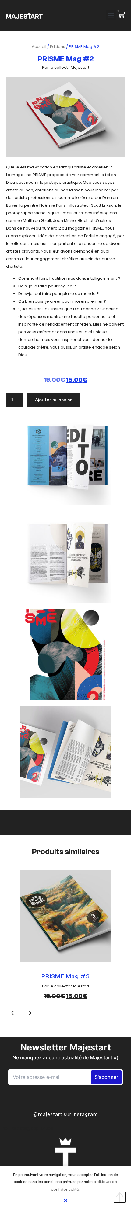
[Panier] (120, 14)
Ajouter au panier (53, 400)
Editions (57, 47)
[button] (111, 15)
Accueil (39, 47)
